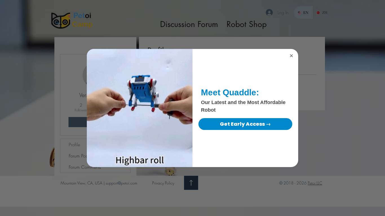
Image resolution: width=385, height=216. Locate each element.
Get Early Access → (245, 123)
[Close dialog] (291, 55)
